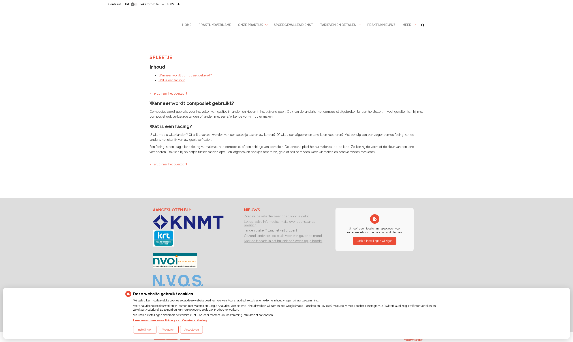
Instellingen (144, 329)
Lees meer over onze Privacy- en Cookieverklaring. (170, 320)
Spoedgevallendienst (293, 25)
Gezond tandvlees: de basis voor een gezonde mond (283, 236)
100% (171, 4)
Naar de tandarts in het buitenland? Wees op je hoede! (283, 241)
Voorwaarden (413, 340)
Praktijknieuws (381, 25)
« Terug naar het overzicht (168, 93)
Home (187, 25)
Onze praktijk (250, 25)
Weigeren (168, 329)
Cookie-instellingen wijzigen (375, 240)
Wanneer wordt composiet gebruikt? (185, 75)
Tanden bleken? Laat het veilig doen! (270, 230)
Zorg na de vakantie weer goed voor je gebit (276, 216)
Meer (406, 25)
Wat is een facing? (171, 80)
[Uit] (134, 4)
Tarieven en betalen (338, 25)
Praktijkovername (215, 25)
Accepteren (191, 329)
